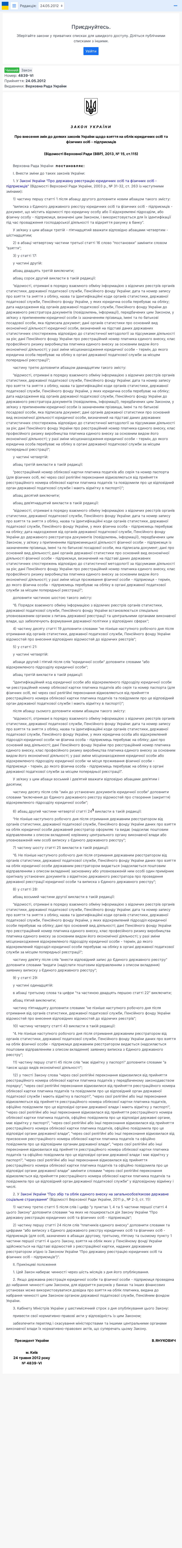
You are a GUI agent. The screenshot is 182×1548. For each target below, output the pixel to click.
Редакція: (28, 6)
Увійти (91, 51)
